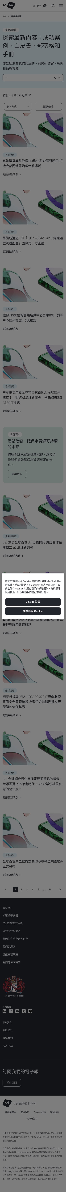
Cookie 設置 (33, 602)
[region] (33, 596)
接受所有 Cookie (33, 611)
